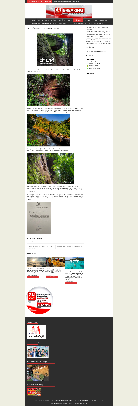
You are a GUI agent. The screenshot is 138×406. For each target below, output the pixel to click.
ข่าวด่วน (47, 20)
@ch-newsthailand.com (39, 32)
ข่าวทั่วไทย (53, 20)
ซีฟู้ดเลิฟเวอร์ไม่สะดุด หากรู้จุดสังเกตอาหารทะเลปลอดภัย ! (69, 246)
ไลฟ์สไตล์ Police (103, 20)
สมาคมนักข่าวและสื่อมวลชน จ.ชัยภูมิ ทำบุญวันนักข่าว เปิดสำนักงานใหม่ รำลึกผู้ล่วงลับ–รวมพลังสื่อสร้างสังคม (78, 23)
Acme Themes (83, 403)
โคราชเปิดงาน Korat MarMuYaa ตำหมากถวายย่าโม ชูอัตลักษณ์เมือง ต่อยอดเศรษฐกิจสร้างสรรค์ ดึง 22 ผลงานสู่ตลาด (98, 43)
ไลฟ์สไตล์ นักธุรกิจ (46, 23)
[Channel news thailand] (69, 17)
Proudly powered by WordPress (59, 403)
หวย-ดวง (95, 20)
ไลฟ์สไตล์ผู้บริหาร (35, 23)
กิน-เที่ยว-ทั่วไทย (78, 20)
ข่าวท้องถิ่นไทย (61, 20)
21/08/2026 (49, 268)
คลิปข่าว (70, 20)
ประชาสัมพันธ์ (87, 20)
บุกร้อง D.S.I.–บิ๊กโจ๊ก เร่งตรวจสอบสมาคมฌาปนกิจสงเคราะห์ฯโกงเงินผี (39, 247)
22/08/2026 (30, 268)
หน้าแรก (33, 20)
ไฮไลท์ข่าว (40, 20)
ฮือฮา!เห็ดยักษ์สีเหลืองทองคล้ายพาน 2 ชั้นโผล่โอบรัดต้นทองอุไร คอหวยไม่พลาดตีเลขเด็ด (72, 1)
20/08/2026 (68, 270)
